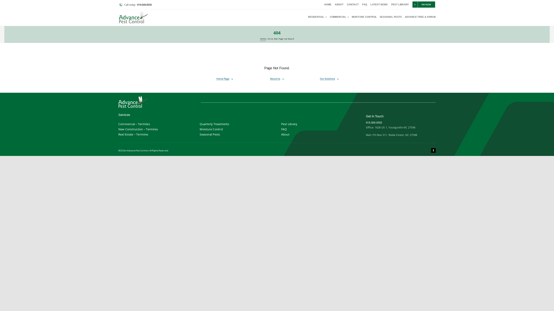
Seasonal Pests (210, 134)
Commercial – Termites (134, 124)
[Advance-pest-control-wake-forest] (133, 13)
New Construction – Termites (138, 129)
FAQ (284, 129)
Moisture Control (211, 129)
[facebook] (433, 150)
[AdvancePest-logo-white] (132, 97)
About (285, 134)
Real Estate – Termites (133, 134)
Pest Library (289, 124)
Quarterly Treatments (214, 124)
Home (263, 38)
